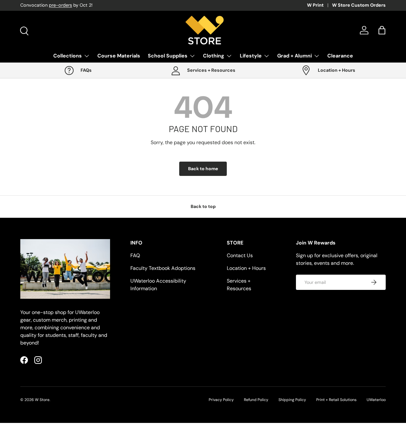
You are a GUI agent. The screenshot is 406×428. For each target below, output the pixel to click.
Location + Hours (246, 268)
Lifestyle (251, 55)
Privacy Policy (221, 399)
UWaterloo (376, 399)
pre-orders (60, 5)
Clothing (213, 55)
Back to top (203, 206)
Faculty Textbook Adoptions (162, 268)
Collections (67, 55)
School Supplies (167, 55)
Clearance (340, 55)
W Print (315, 5)
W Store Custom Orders (359, 5)
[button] (382, 30)
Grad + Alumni (294, 55)
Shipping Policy (292, 399)
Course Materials (118, 55)
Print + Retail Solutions (336, 399)
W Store (42, 399)
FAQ (135, 255)
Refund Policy (256, 399)
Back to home (203, 168)
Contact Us (240, 255)
